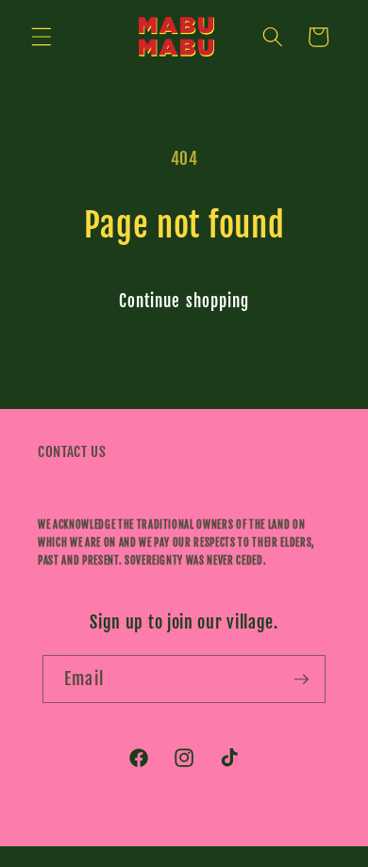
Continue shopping (184, 301)
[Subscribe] (301, 679)
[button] (41, 36)
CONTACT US (72, 451)
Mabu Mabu (154, 857)
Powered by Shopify (236, 857)
